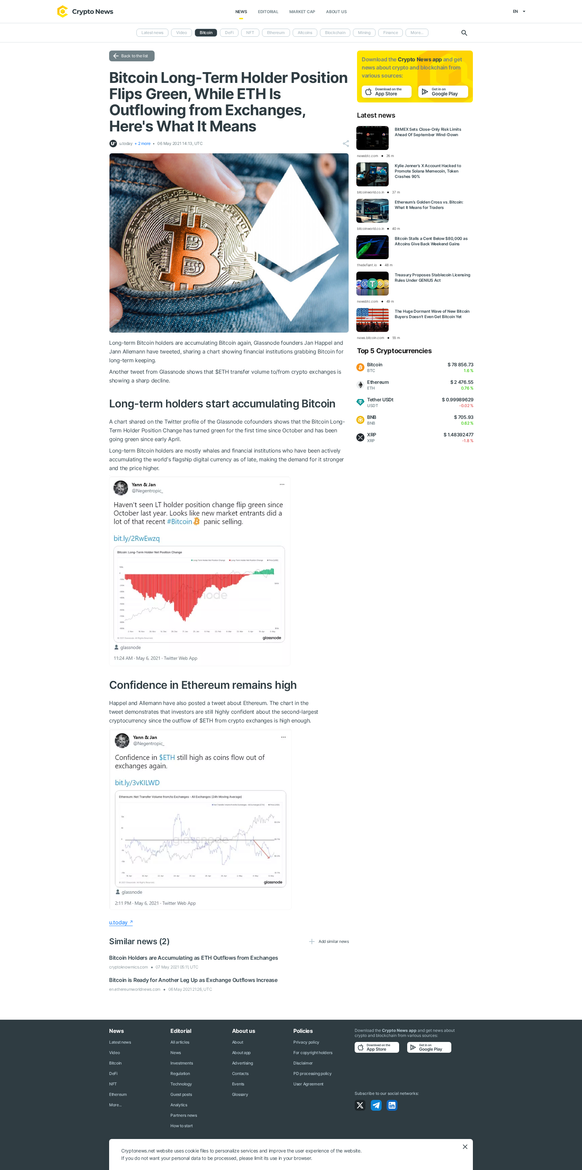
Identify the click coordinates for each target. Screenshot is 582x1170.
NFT (250, 32)
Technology (181, 1083)
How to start (181, 1125)
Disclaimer (303, 1063)
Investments (181, 1063)
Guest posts (181, 1094)
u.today (118, 922)
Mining (364, 32)
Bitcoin (115, 1063)
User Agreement (308, 1083)
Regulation (180, 1073)
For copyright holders (312, 1052)
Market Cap (302, 11)
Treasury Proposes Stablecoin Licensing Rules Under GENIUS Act (432, 277)
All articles (179, 1042)
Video (181, 32)
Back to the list (134, 55)
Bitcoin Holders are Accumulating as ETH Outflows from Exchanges (193, 957)
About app (241, 1052)
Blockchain (335, 32)
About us (336, 11)
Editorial (268, 11)
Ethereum (276, 32)
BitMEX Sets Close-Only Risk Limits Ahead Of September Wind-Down (428, 132)
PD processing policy (312, 1073)
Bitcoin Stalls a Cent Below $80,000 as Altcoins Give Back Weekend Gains (431, 241)
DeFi (229, 32)
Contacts (240, 1073)
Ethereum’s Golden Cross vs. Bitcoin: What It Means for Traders (429, 204)
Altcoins (305, 32)
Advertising (242, 1063)
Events (238, 1083)
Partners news (183, 1115)
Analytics (178, 1104)
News (241, 11)
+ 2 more (142, 143)
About (237, 1042)
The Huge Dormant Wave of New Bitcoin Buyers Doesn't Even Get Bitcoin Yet (432, 314)
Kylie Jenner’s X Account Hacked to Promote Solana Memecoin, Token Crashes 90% (428, 171)
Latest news (152, 32)
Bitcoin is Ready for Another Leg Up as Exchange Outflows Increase (193, 980)
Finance (390, 32)
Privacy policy (306, 1042)
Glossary (240, 1094)
